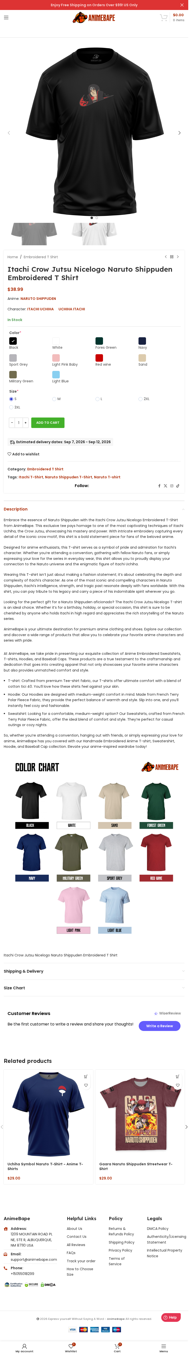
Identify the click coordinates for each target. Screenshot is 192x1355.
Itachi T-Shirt (31, 477)
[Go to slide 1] (91, 218)
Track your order (81, 1261)
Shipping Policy (121, 1242)
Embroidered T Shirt (41, 256)
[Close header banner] (182, 5)
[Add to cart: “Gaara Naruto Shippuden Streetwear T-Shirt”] (177, 1076)
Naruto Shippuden (38, 298)
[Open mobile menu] (6, 17)
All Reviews (76, 1244)
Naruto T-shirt (107, 477)
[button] (9, 133)
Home (13, 256)
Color (15, 332)
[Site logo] (94, 17)
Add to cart (48, 422)
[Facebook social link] (159, 486)
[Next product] (178, 257)
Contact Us (76, 1236)
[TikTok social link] (178, 486)
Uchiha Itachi (71, 309)
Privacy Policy (120, 1250)
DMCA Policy (157, 1228)
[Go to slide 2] (97, 218)
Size (13, 391)
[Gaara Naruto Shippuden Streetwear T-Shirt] (140, 1114)
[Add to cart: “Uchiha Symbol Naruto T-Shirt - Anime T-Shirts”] (86, 1076)
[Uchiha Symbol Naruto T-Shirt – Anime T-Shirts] (48, 1114)
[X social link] (165, 486)
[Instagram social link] (172, 486)
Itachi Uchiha (40, 309)
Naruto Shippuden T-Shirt (68, 477)
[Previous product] (166, 257)
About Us (74, 1228)
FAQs (71, 1252)
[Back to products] (172, 257)
